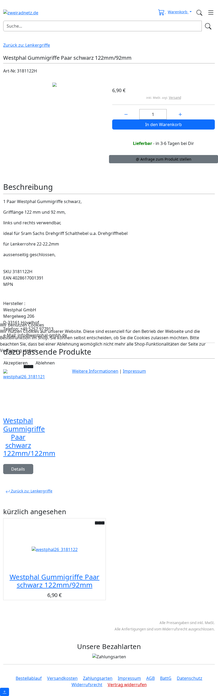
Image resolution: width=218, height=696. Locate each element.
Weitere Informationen (95, 371)
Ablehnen (45, 363)
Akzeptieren (15, 363)
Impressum (134, 371)
